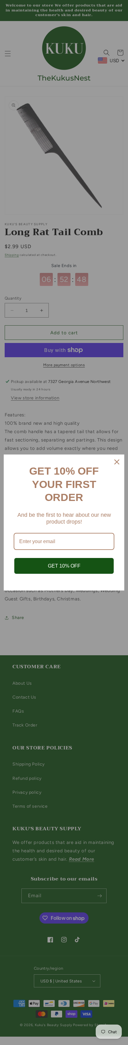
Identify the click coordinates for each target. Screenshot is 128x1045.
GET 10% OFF (64, 566)
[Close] (116, 461)
